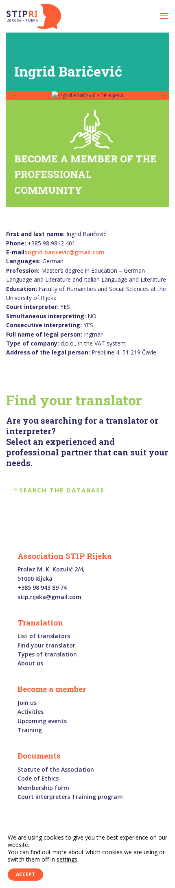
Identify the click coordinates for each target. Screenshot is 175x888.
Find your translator (46, 645)
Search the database (62, 490)
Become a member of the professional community (85, 174)
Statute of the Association (56, 769)
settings (67, 859)
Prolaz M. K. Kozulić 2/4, (51, 569)
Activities (31, 711)
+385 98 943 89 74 (42, 587)
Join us (27, 702)
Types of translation (47, 654)
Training (30, 730)
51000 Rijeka (35, 578)
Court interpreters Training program (70, 797)
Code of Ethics (38, 778)
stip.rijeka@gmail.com (49, 597)
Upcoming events (42, 721)
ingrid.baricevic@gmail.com (65, 252)
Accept (25, 874)
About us (30, 663)
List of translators (44, 636)
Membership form (43, 788)
